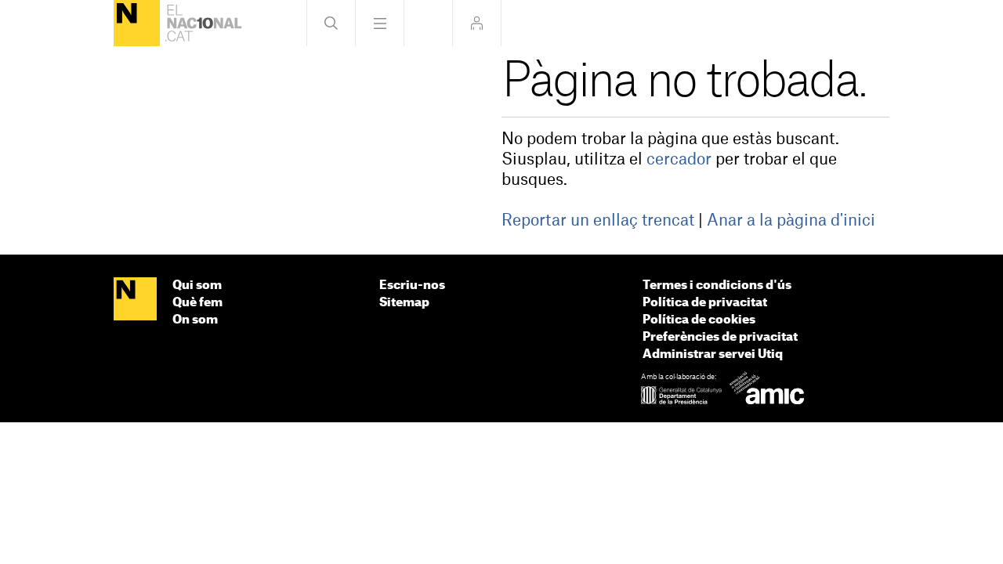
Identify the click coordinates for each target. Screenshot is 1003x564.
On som (195, 320)
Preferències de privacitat (720, 337)
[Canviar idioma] (428, 23)
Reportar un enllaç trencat (598, 221)
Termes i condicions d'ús (717, 285)
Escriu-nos (412, 285)
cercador (679, 160)
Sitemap (404, 303)
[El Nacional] (137, 23)
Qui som (197, 285)
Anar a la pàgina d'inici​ (791, 221)
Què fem (197, 303)
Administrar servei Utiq (713, 354)
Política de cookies (699, 320)
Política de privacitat (705, 303)
